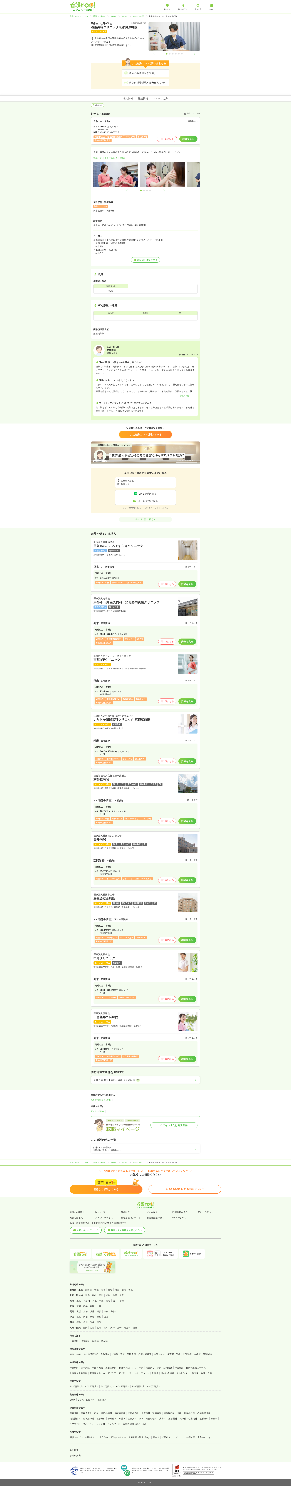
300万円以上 (76, 1386)
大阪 (79, 1311)
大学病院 (85, 1367)
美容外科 (74, 1413)
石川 (101, 1295)
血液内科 (145, 1413)
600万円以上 (122, 1386)
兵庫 (92, 1311)
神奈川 (86, 1300)
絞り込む (99, 105)
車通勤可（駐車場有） (139, 1437)
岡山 (85, 1316)
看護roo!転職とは (78, 1212)
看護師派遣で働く (155, 1217)
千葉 (101, 1300)
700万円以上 (138, 1386)
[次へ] (192, 54)
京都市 (124, 16)
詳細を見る (188, 138)
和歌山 (114, 1311)
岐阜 (85, 1306)
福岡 (85, 1327)
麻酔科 (214, 1418)
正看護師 (74, 1341)
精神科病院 (124, 1367)
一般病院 (74, 1367)
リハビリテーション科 (94, 1424)
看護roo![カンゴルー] (79, 16)
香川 (85, 1322)
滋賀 (99, 1311)
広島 (79, 1316)
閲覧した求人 (76, 1217)
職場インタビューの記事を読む (108, 157)
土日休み (103, 1437)
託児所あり (167, 1437)
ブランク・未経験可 (185, 1437)
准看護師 (85, 1341)
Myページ (100, 1212)
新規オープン (76, 1437)
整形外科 (101, 1418)
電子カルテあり (205, 1437)
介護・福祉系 (145, 1354)
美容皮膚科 (86, 1413)
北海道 (88, 1289)
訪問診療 (187, 1354)
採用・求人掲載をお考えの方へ (126, 1230)
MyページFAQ (179, 1217)
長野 (121, 1295)
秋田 (117, 1289)
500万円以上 (107, 1386)
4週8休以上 (91, 1437)
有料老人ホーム (97, 1373)
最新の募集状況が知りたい (144, 73)
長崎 (99, 1327)
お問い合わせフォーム (88, 1230)
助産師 (104, 1341)
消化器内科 (120, 1413)
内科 (96, 1413)
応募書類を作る (180, 1212)
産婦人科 (132, 1418)
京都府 (113, 16)
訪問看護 (131, 1354)
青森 (96, 1289)
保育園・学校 (174, 1354)
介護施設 (179, 1367)
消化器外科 (75, 1418)
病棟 (72, 1354)
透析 (122, 1354)
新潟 (87, 1295)
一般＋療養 (97, 1367)
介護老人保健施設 (78, 1373)
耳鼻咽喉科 (151, 1418)
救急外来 (105, 1354)
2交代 (72, 1399)
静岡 (92, 1306)
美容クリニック (153, 1367)
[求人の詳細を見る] (145, 564)
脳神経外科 (88, 1418)
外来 (79, 1354)
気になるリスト (205, 1212)
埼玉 (94, 1300)
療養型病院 (110, 1367)
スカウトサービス (104, 1217)
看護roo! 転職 (99, 16)
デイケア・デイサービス (119, 1373)
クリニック (137, 1367)
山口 (106, 1316)
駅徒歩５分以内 (97, 1111)
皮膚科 (162, 1418)
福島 (130, 1289)
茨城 (108, 1300)
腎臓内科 (156, 1413)
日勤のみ (90, 1399)
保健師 (95, 1341)
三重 (99, 1306)
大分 (112, 1327)
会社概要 (74, 1450)
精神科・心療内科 (188, 1418)
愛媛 (92, 1322)
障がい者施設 (167, 1373)
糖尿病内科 (169, 1413)
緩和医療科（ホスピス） (135, 1424)
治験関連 (207, 1354)
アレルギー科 (114, 1424)
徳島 (79, 1322)
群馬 (122, 1300)
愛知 (79, 1306)
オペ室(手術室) (90, 1354)
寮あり (156, 1437)
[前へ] (156, 54)
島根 (99, 1316)
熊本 (106, 1327)
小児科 (122, 1418)
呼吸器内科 (106, 1413)
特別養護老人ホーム (196, 1367)
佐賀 (92, 1327)
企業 (210, 1373)
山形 (124, 1289)
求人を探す (152, 1212)
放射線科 (204, 1418)
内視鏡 (197, 1354)
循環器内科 (133, 1413)
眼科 (141, 1418)
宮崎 (119, 1327)
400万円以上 (91, 1386)
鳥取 (92, 1316)
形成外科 (112, 1418)
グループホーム (141, 1373)
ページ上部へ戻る (144, 519)
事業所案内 (75, 1455)
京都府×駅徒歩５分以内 (101, 1100)
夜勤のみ (101, 1399)
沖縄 (135, 1327)
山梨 (115, 1295)
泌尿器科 (172, 1418)
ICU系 (115, 1354)
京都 (85, 1311)
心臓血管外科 (204, 1413)
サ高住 (155, 1373)
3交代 (81, 1399)
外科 (179, 1413)
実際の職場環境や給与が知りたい (148, 82)
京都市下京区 (138, 16)
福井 (108, 1295)
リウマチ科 (75, 1424)
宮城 (110, 1289)
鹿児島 (127, 1327)
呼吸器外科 (189, 1413)
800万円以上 (153, 1386)
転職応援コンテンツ (131, 1217)
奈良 (106, 1311)
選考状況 (125, 1212)
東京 (79, 1300)
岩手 (103, 1289)
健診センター (183, 1373)
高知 (99, 1322)
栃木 (115, 1300)
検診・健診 (159, 1354)
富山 (94, 1295)
